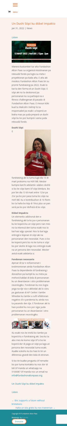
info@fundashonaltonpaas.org (27, 375)
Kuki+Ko (25, 417)
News (29, 28)
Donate (19, 421)
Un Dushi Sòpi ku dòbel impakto (28, 383)
